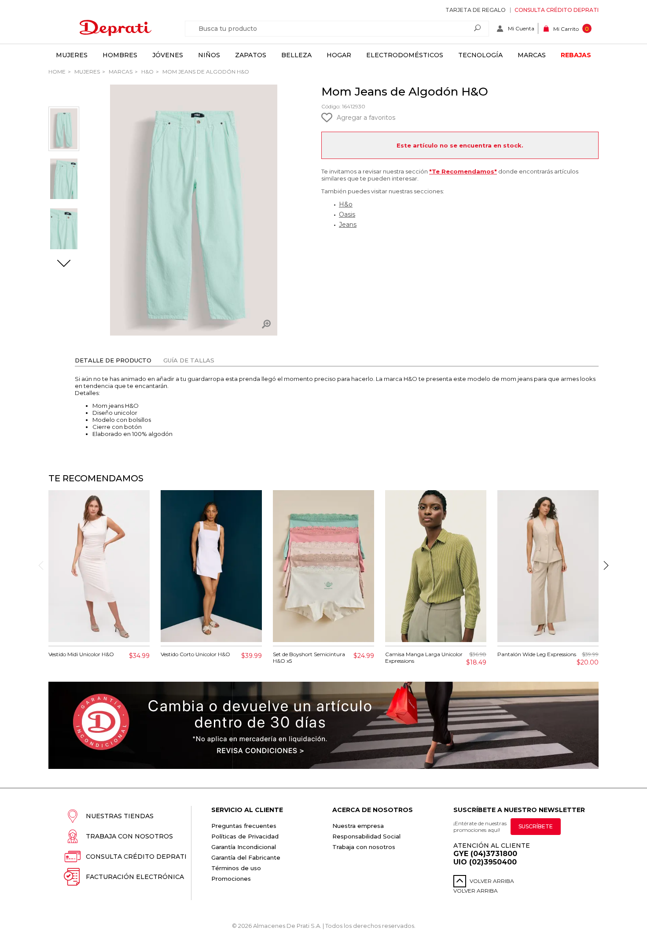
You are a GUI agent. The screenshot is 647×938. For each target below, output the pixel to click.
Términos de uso (236, 868)
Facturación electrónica (135, 877)
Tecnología (480, 55)
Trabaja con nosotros (129, 836)
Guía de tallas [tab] (188, 360)
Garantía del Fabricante (245, 857)
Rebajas (576, 55)
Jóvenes (167, 55)
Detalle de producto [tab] (113, 360)
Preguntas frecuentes (243, 825)
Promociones (231, 878)
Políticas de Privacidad (245, 836)
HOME (57, 71)
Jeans (348, 225)
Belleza (296, 55)
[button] (63, 264)
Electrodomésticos (404, 55)
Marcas (532, 55)
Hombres (120, 55)
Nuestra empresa (358, 825)
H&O (147, 71)
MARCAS (119, 71)
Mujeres (72, 55)
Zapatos (250, 55)
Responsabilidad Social (366, 836)
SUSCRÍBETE (535, 826)
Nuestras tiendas (120, 816)
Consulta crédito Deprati (557, 10)
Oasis (347, 214)
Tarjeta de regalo (475, 10)
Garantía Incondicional (243, 846)
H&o (346, 204)
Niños (209, 55)
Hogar (339, 55)
